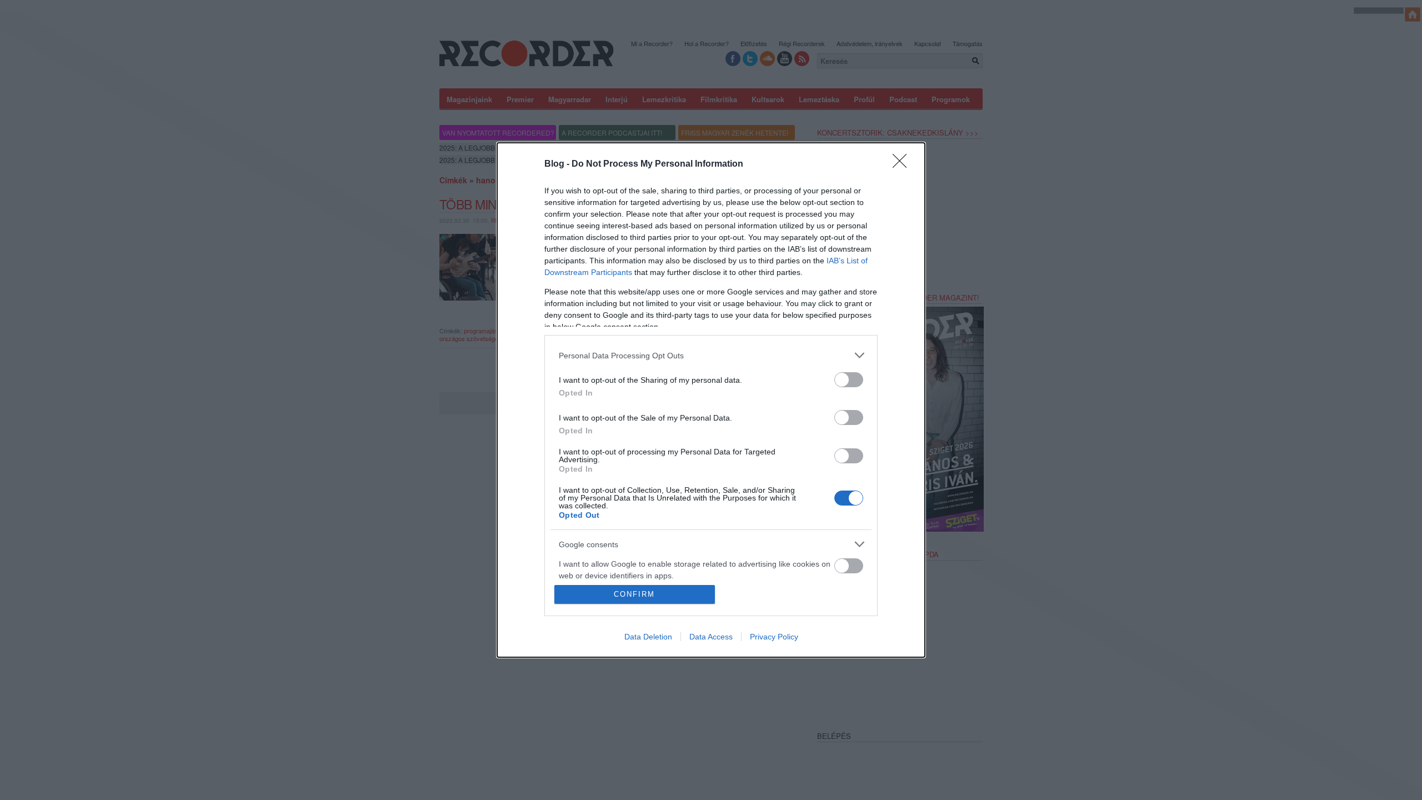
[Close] (903, 164)
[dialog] (711, 400)
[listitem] (711, 355)
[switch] (848, 379)
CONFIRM (634, 594)
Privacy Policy (774, 636)
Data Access (711, 636)
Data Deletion (648, 636)
